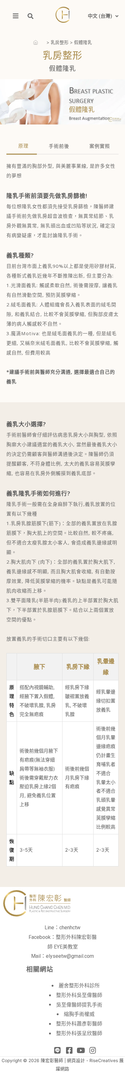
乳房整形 (60, 42)
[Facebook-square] (69, 1050)
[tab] (21, 149)
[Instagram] (93, 1050)
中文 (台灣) (100, 16)
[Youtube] (81, 1050)
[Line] (57, 1050)
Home (39, 42)
